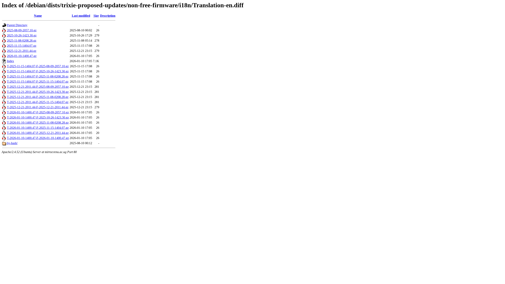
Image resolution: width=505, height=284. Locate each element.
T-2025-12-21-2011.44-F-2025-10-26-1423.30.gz (38, 91)
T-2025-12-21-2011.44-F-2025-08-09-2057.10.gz (38, 86)
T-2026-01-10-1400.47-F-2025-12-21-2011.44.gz (38, 133)
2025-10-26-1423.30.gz (21, 35)
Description (107, 15)
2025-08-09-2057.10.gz (21, 30)
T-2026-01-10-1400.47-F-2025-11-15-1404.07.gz (38, 127)
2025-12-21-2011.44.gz (21, 50)
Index (10, 61)
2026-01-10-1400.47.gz (21, 56)
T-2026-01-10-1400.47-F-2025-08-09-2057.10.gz (38, 112)
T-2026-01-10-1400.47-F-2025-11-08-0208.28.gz (38, 122)
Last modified (81, 15)
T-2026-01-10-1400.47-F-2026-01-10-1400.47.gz (38, 138)
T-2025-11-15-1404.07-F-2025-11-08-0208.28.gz (37, 76)
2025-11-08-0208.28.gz (21, 40)
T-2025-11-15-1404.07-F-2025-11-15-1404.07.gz (37, 81)
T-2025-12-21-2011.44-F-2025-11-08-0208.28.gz (37, 97)
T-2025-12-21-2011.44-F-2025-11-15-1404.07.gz (37, 102)
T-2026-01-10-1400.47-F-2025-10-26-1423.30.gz (38, 117)
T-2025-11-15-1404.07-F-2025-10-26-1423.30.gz (38, 71)
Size (96, 15)
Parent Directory (17, 25)
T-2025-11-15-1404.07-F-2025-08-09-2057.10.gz (38, 66)
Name (38, 15)
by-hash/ (12, 143)
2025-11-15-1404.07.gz (21, 45)
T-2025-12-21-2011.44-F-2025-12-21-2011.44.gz (37, 107)
